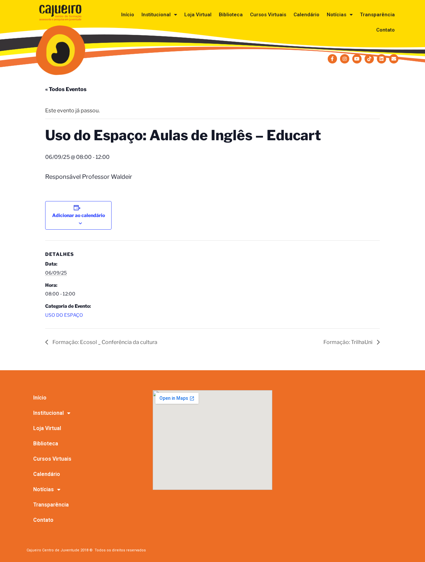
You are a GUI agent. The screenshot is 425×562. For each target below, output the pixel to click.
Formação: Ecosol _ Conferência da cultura (104, 342)
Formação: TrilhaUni (348, 342)
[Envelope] (393, 58)
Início (127, 15)
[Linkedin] (381, 58)
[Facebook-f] (332, 58)
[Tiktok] (369, 58)
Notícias (336, 15)
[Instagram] (344, 58)
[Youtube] (357, 58)
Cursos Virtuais (268, 15)
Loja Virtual (198, 15)
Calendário (306, 15)
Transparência (377, 15)
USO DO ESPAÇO (64, 315)
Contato (385, 30)
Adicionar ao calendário (78, 215)
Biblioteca (231, 15)
